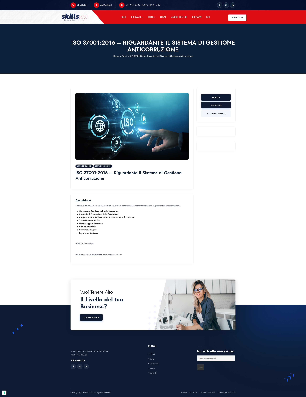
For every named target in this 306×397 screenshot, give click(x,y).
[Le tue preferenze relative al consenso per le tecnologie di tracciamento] (4, 393)
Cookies (193, 392)
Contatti (196, 17)
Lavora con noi (179, 17)
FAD (208, 17)
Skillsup (89, 392)
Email (199, 346)
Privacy (183, 392)
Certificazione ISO (207, 392)
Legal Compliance (84, 166)
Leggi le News (90, 317)
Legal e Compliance (102, 166)
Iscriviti (216, 97)
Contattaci (215, 105)
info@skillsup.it (106, 5)
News (163, 17)
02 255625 (81, 5)
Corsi (150, 17)
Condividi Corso (217, 113)
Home (123, 17)
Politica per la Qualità (226, 392)
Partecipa (236, 17)
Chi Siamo (136, 17)
